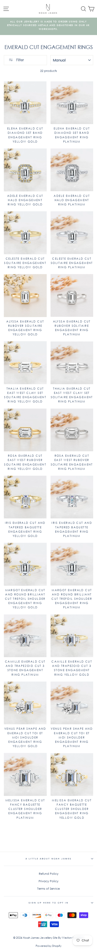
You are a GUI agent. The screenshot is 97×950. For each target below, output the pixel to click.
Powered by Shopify (48, 946)
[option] (48, 26)
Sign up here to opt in (48, 902)
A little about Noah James (48, 858)
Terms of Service (48, 889)
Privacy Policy (48, 881)
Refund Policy (48, 874)
